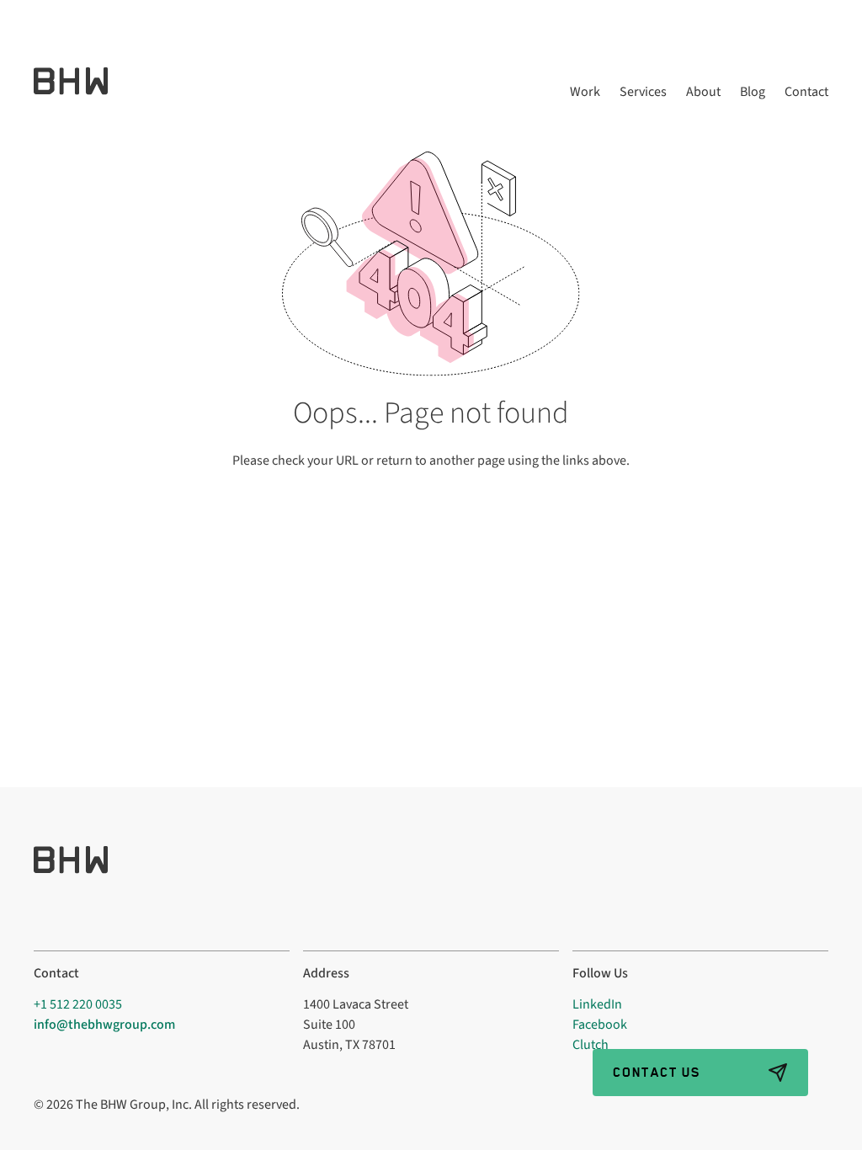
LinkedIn (597, 1004)
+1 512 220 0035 (78, 1004)
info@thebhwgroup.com (104, 1024)
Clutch (590, 1045)
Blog (752, 92)
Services (643, 92)
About (703, 92)
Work (585, 92)
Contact (806, 92)
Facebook (599, 1024)
